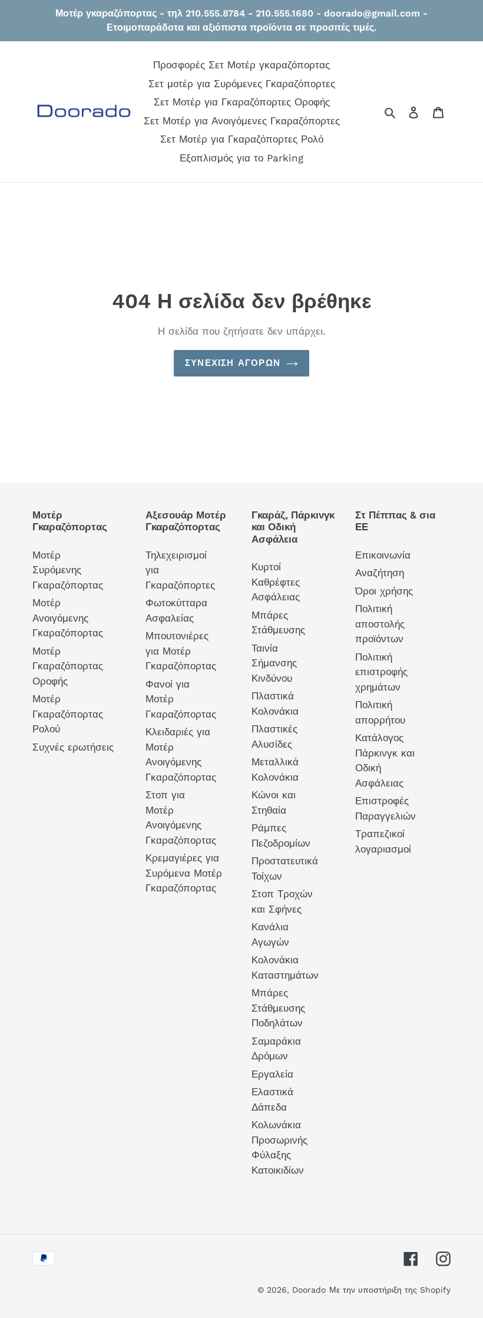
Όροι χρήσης (384, 591)
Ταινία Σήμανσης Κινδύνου (274, 663)
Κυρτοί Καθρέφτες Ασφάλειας (276, 582)
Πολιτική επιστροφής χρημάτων (381, 672)
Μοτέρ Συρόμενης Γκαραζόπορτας (67, 570)
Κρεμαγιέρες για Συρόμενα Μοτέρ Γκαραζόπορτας (183, 873)
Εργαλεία (272, 1074)
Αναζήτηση (379, 573)
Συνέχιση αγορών (232, 363)
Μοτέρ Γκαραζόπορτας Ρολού (67, 714)
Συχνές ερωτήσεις (73, 747)
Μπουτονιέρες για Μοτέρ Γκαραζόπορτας (180, 651)
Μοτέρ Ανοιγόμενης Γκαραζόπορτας (67, 618)
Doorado (309, 1289)
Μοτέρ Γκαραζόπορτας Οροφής (67, 666)
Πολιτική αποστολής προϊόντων (380, 624)
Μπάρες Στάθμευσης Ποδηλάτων (278, 1008)
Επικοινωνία (383, 555)
